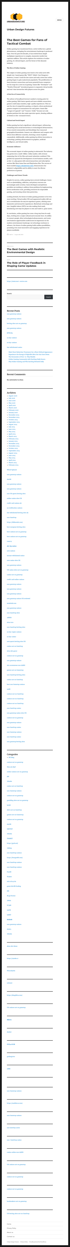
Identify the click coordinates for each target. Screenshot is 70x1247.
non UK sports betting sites (16, 493)
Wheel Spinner (12, 470)
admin (11, 234)
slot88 (9, 479)
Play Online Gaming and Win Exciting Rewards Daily (26, 361)
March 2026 (13, 408)
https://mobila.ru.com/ (15, 1103)
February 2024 (13, 465)
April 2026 (12, 405)
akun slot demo (12, 946)
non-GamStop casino (14, 1140)
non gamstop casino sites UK (17, 713)
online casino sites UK (14, 498)
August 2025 (13, 424)
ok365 (9, 929)
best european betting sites (16, 527)
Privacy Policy (11, 1228)
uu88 (8, 689)
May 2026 (12, 403)
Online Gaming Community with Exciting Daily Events (27, 359)
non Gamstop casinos (14, 732)
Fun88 (9, 872)
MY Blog (11, 757)
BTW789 (10, 333)
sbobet (9, 1032)
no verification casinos (14, 508)
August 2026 (13, 396)
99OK (9, 910)
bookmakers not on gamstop (17, 1201)
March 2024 (13, 462)
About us (10, 1232)
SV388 (9, 905)
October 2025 (13, 420)
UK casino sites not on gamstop (17, 570)
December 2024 (14, 443)
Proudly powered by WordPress (37, 1242)
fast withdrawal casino (14, 347)
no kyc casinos (12, 338)
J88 (8, 891)
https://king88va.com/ (14, 995)
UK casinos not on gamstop (16, 1007)
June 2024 (12, 455)
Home (9, 1224)
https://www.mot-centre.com (17, 281)
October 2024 (13, 448)
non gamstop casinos (14, 314)
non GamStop (11, 517)
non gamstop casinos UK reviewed (18, 598)
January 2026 (13, 412)
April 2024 (12, 460)
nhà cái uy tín (11, 881)
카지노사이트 (11, 1044)
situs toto (10, 622)
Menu (59, 20)
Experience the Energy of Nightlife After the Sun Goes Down (29, 354)
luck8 (9, 805)
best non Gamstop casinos (16, 684)
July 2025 (12, 427)
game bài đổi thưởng (14, 886)
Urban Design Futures (20, 29)
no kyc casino (11, 637)
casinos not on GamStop (15, 694)
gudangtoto (11, 1056)
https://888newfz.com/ (15, 522)
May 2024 (12, 458)
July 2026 (12, 398)
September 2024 (14, 451)
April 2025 (12, 434)
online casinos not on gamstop (17, 772)
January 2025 (13, 441)
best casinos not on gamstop (16, 532)
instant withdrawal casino (16, 555)
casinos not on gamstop (15, 656)
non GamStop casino (14, 708)
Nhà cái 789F (11, 767)
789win (9, 781)
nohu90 (9, 983)
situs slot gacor (12, 651)
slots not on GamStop (14, 810)
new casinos (11, 551)
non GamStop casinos (14, 853)
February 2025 (13, 439)
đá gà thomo (11, 896)
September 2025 (14, 422)
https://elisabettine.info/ (25, 166)
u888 (8, 1069)
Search (9, 293)
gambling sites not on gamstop (17, 800)
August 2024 (13, 453)
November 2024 (14, 446)
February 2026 (14, 410)
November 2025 (14, 417)
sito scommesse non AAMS (16, 665)
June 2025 (12, 429)
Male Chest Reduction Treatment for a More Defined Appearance (30, 352)
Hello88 (9, 919)
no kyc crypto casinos (14, 632)
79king (9, 848)
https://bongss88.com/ (15, 857)
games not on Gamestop (15, 670)
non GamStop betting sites (16, 627)
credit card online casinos (15, 579)
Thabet (9, 876)
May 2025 (12, 431)
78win (9, 900)
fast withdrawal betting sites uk (17, 513)
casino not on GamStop (15, 646)
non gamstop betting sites (16, 741)
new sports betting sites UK (16, 641)
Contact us (10, 1236)
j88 (8, 776)
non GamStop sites (13, 613)
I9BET (9, 915)
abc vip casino (11, 546)
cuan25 (9, 541)
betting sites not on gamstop (17, 323)
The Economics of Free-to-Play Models (22, 357)
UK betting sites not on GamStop (18, 1213)
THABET (10, 838)
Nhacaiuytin (11, 971)
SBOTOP (10, 829)
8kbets (9, 1020)
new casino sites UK (13, 560)
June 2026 (12, 400)
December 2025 (14, 415)
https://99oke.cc (12, 958)
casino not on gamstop (14, 575)
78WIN (9, 617)
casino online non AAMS (15, 1152)
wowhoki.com (11, 603)
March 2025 (13, 436)
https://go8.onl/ (12, 843)
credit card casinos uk (14, 503)
